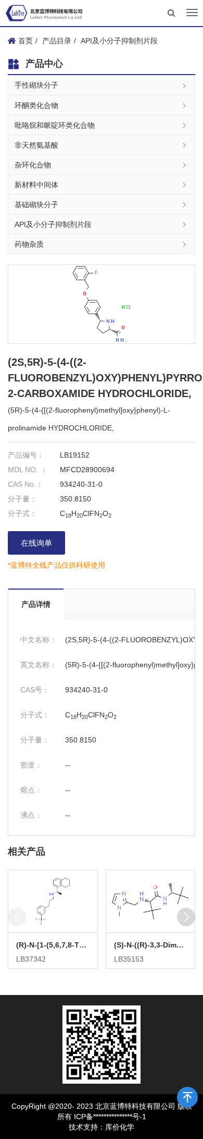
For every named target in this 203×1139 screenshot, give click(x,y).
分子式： (22, 513)
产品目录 (56, 41)
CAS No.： (25, 484)
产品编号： (26, 455)
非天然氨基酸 (36, 145)
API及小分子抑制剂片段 (119, 41)
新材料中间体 (36, 185)
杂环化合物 (33, 165)
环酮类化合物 (36, 105)
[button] (186, 917)
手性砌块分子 (36, 85)
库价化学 (119, 1127)
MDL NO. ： (27, 469)
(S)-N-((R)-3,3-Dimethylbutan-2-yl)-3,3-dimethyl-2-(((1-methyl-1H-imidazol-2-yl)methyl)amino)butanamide (150, 945)
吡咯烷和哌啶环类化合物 (55, 125)
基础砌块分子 (36, 204)
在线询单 (36, 542)
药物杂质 (29, 244)
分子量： (22, 499)
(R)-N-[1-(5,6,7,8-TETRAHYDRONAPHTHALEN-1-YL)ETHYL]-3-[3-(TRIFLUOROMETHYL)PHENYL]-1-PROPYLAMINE (53, 945)
